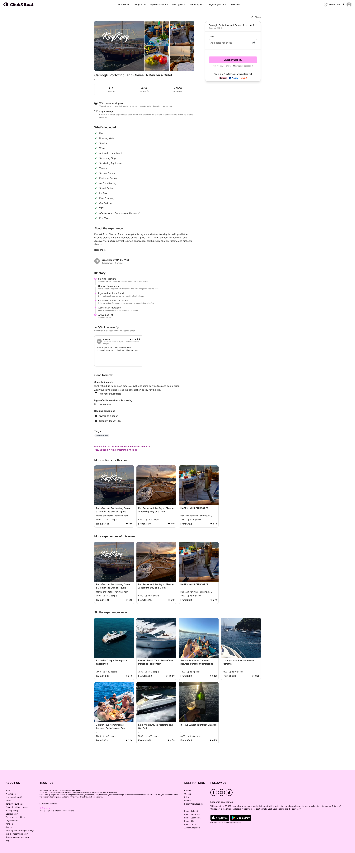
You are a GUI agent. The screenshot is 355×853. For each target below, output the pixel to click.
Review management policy (18, 837)
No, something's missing (124, 449)
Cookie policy (12, 814)
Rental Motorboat (192, 814)
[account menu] (349, 4)
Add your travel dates (110, 393)
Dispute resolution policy (17, 834)
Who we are (11, 794)
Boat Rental (123, 4)
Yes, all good (101, 449)
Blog (8, 840)
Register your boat (217, 4)
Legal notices (12, 820)
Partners (9, 824)
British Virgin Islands (193, 804)
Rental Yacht (190, 824)
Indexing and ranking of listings (20, 830)
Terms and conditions (15, 817)
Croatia (187, 790)
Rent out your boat (14, 804)
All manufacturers (192, 827)
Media (8, 800)
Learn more (105, 404)
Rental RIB (189, 821)
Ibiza (186, 797)
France (187, 800)
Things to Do (139, 4)
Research (235, 4)
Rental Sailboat (191, 811)
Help (8, 790)
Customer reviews (48, 803)
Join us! (9, 827)
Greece (187, 794)
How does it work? (14, 797)
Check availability (233, 59)
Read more (100, 249)
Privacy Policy (12, 810)
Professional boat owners (17, 807)
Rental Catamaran (192, 818)
